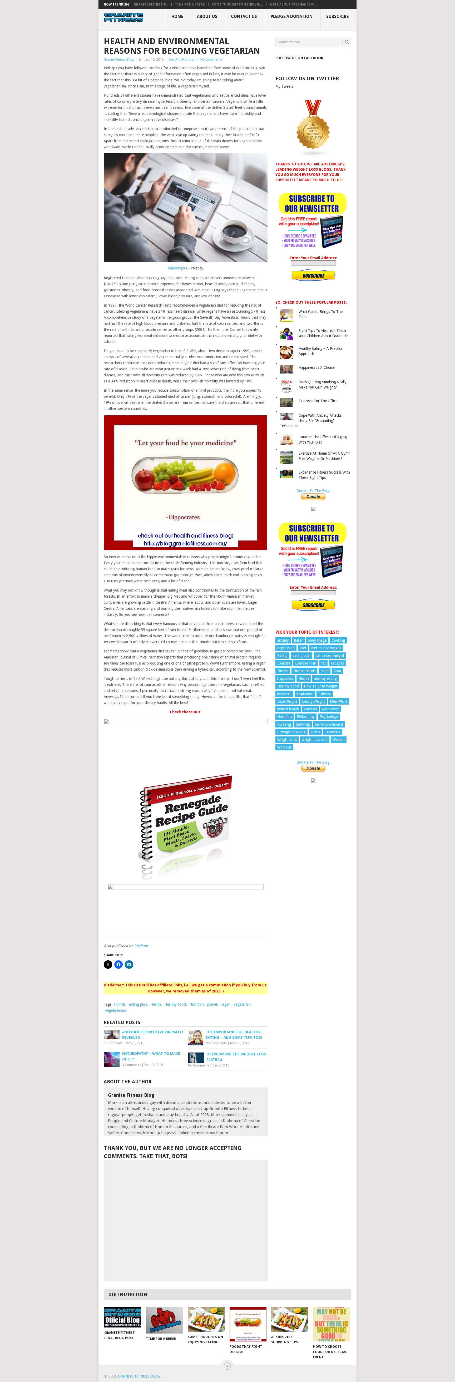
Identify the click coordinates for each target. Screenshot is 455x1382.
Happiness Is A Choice (316, 367)
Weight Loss (287, 739)
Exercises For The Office (318, 401)
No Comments (211, 59)
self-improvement (329, 724)
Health (155, 1004)
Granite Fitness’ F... (151, 4)
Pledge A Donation (292, 16)
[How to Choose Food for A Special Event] (331, 1324)
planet (212, 1004)
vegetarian (242, 1004)
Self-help (303, 724)
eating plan (138, 1004)
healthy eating (325, 678)
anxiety (283, 640)
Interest (324, 694)
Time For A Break (190, 4)
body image (317, 640)
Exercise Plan (305, 663)
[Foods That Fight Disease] (248, 1324)
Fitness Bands (304, 671)
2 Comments (113, 1043)
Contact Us (244, 16)
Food (324, 671)
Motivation (330, 709)
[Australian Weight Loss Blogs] (313, 156)
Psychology (329, 717)
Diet (303, 648)
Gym (337, 671)
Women (339, 739)
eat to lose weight (329, 655)
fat (323, 663)
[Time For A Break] (164, 1320)
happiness (285, 678)
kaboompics (177, 268)
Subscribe (337, 16)
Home (177, 16)
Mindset (310, 709)
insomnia (284, 694)
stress (315, 732)
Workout (284, 747)
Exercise (283, 663)
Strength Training (291, 732)
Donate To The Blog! (313, 491)
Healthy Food (175, 1004)
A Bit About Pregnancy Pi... (293, 4)
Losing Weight (313, 701)
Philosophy (306, 717)
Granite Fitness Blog (119, 59)
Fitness (282, 671)
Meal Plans (338, 701)
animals (120, 1004)
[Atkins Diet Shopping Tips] (289, 1319)
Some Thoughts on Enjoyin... (237, 4)
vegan (225, 1004)
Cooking (338, 640)
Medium (141, 946)
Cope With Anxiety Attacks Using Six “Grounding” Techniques (311, 420)
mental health (288, 709)
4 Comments (131, 1065)
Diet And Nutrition (182, 59)
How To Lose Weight (320, 686)
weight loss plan (315, 739)
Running (284, 724)
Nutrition (196, 1004)
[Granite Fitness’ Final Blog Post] (122, 1317)
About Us (207, 16)
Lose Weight (287, 701)
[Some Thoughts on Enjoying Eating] (206, 1319)
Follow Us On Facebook (299, 58)
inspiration (304, 694)
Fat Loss (337, 663)
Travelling (332, 732)
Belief (298, 640)
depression (286, 648)
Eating (282, 655)
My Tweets (284, 86)
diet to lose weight (326, 648)
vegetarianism (116, 1010)
